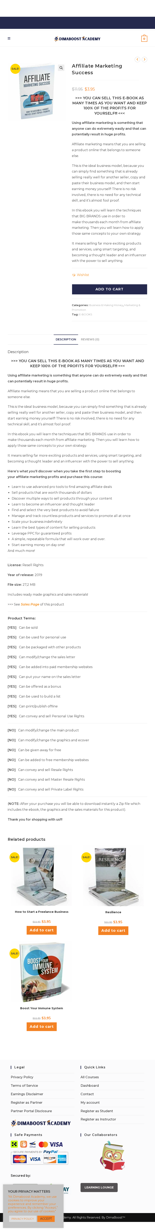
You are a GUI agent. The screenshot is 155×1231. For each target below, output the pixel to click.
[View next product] (144, 59)
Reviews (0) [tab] (90, 339)
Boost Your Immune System (41, 1008)
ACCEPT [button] (46, 1219)
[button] (61, 68)
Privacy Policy (22, 1077)
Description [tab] (66, 339)
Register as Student (97, 1111)
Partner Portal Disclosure (31, 1111)
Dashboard (90, 1086)
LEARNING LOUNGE (99, 1187)
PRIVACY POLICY (23, 1218)
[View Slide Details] (112, 1156)
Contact (87, 1094)
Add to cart (42, 930)
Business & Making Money (106, 305)
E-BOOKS (85, 314)
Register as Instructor (98, 1119)
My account (90, 1102)
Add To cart (109, 289)
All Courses (90, 1077)
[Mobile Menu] (9, 38)
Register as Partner (26, 1102)
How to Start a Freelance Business (41, 912)
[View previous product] (137, 59)
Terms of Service (24, 1086)
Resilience (113, 912)
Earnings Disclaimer (27, 1094)
